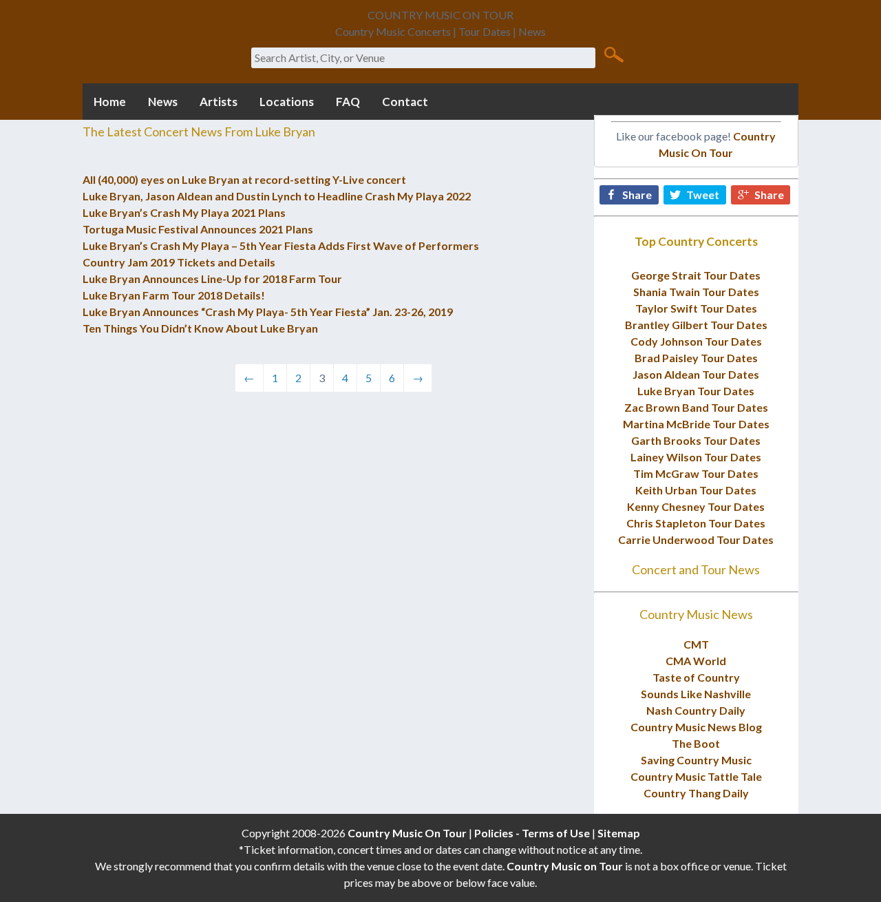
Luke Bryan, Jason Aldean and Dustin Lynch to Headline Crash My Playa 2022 (277, 195)
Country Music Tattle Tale (696, 776)
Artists (218, 101)
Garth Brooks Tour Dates (696, 440)
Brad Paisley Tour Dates (696, 357)
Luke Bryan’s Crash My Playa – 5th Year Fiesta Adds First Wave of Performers (281, 245)
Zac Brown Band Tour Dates (696, 407)
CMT (696, 644)
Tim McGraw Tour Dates (695, 473)
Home (110, 101)
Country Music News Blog (696, 726)
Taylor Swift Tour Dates (696, 308)
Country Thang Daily (696, 792)
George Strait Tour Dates (696, 275)
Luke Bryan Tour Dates (695, 390)
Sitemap (618, 832)
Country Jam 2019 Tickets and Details (179, 262)
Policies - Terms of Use (532, 832)
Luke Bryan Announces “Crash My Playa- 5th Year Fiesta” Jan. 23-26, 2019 (268, 311)
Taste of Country (696, 677)
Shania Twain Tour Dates (696, 291)
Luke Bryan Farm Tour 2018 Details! (174, 295)
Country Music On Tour (407, 832)
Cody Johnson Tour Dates (696, 341)
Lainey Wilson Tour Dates (695, 456)
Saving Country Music (696, 759)
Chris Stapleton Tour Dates (695, 522)
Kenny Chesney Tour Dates (696, 506)
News (163, 101)
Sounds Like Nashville (696, 693)
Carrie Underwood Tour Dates (696, 539)
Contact (405, 101)
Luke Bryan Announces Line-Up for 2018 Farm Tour (212, 278)
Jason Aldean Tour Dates (696, 374)
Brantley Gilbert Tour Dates (696, 324)
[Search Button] (613, 53)
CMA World (696, 660)
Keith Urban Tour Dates (695, 489)
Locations (286, 101)
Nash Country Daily (695, 710)
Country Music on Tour (565, 865)
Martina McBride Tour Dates (696, 423)
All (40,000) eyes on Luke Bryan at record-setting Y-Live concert (244, 179)
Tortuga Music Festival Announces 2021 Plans (198, 228)
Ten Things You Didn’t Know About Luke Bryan (200, 328)
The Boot (696, 743)
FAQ (348, 101)
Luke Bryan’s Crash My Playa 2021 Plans (184, 212)
